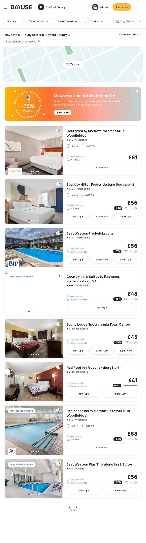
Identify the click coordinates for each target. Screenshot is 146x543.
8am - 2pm (78, 216)
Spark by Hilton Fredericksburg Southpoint (73, 201)
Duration (94, 21)
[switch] (125, 21)
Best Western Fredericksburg (73, 247)
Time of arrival (36, 21)
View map (75, 64)
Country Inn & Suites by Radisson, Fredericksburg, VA (73, 293)
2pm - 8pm (102, 307)
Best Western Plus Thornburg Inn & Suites (73, 478)
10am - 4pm (102, 350)
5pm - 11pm (126, 216)
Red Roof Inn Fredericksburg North (73, 381)
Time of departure (67, 21)
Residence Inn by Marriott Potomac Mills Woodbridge (73, 430)
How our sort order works (21, 41)
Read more (63, 112)
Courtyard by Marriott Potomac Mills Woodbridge (73, 150)
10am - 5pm (102, 167)
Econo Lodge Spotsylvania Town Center (73, 338)
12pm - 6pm (126, 350)
